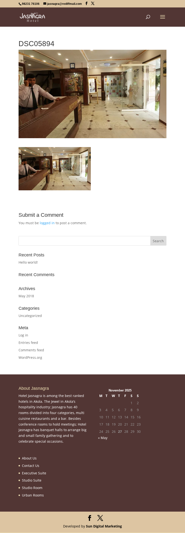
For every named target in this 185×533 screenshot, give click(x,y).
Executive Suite (34, 473)
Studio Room (32, 487)
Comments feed (31, 350)
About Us (29, 458)
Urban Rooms (33, 495)
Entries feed (28, 342)
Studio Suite (31, 480)
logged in (47, 223)
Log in (23, 335)
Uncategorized (30, 315)
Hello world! (28, 262)
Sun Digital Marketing (104, 526)
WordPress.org (30, 357)
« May (102, 437)
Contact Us (30, 465)
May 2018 (26, 296)
